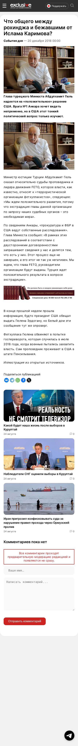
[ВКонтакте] (6, 380)
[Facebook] (23, 380)
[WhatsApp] (17, 380)
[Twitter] (29, 380)
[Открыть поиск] (72, 6)
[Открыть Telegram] (69, 736)
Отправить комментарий (24, 621)
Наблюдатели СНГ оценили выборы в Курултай (38, 474)
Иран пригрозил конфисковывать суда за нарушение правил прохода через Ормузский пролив (36, 523)
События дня (13, 41)
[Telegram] (12, 380)
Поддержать (59, 6)
